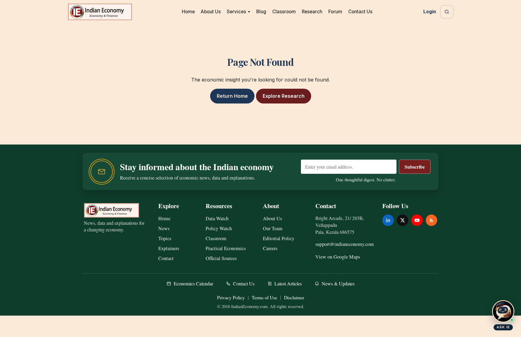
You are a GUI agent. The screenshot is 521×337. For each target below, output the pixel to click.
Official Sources (221, 258)
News (163, 228)
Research (312, 11)
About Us (211, 11)
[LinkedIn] (388, 220)
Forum (335, 11)
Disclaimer (294, 297)
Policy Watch (219, 228)
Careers (270, 248)
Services (236, 11)
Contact (166, 258)
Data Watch (217, 218)
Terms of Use (264, 297)
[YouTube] (417, 220)
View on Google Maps (337, 256)
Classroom (284, 11)
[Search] (446, 11)
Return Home (232, 96)
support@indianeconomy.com (344, 244)
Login (429, 11)
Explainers (168, 248)
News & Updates (338, 283)
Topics (164, 238)
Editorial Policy (278, 238)
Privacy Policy (231, 297)
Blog (261, 11)
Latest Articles (288, 283)
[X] (402, 220)
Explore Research (284, 96)
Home (188, 11)
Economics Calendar (193, 283)
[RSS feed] (431, 220)
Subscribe (415, 166)
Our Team (273, 228)
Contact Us (360, 11)
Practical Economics (226, 248)
